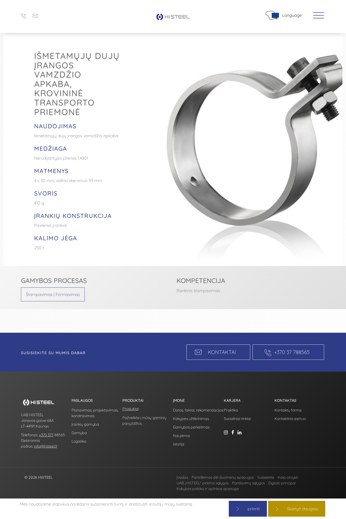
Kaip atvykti (288, 477)
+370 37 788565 (292, 352)
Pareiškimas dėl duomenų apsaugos (223, 477)
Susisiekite (265, 477)
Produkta (130, 408)
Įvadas (182, 477)
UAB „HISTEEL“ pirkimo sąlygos (203, 483)
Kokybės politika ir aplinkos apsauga (208, 488)
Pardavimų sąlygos (248, 483)
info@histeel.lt (45, 446)
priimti (254, 508)
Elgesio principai (282, 483)
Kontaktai (222, 352)
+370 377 (46, 434)
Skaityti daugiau (302, 508)
